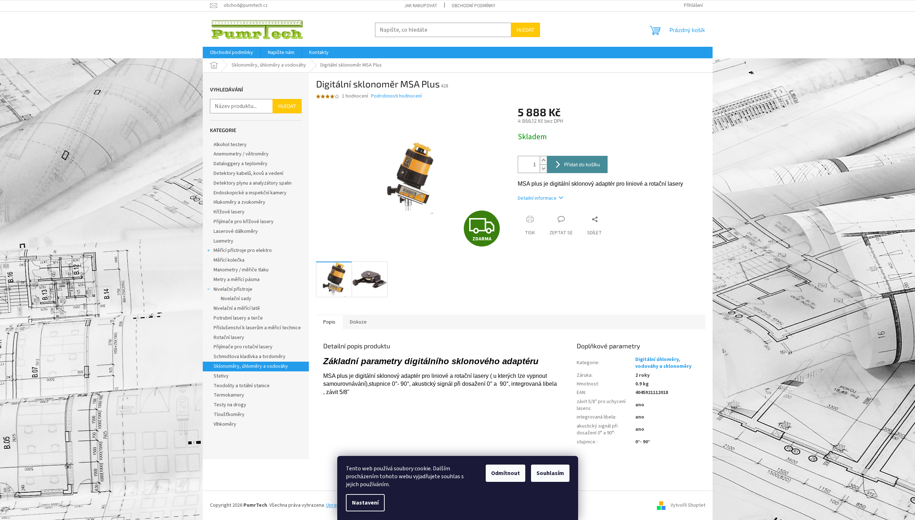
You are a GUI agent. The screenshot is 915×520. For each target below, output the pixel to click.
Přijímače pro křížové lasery (244, 221)
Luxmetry (223, 241)
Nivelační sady (236, 298)
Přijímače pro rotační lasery (243, 347)
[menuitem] (231, 52)
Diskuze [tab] (358, 322)
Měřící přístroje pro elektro (243, 250)
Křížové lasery (229, 212)
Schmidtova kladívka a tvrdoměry (249, 356)
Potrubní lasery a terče (238, 318)
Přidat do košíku (582, 164)
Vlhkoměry (225, 424)
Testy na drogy (230, 404)
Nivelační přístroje (233, 289)
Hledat (525, 30)
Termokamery (229, 395)
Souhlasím (550, 473)
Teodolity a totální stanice (242, 385)
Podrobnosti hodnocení (396, 96)
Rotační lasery (229, 337)
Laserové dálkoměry (236, 231)
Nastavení (365, 503)
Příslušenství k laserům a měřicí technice (257, 327)
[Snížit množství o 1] (543, 168)
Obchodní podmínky (473, 6)
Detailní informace (537, 198)
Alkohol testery (230, 144)
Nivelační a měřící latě (237, 308)
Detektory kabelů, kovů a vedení (248, 173)
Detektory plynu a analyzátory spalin (253, 183)
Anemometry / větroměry (241, 154)
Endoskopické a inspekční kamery (250, 192)
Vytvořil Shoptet (688, 505)
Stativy (221, 376)
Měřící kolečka (229, 260)
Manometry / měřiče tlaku (241, 269)
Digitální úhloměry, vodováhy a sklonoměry (663, 363)
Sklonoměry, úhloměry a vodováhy (251, 366)
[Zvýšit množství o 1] (543, 160)
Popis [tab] (329, 322)
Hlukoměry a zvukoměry (239, 202)
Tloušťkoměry (229, 414)
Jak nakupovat (420, 6)
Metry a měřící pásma (237, 279)
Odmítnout (505, 473)
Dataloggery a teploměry (240, 163)
